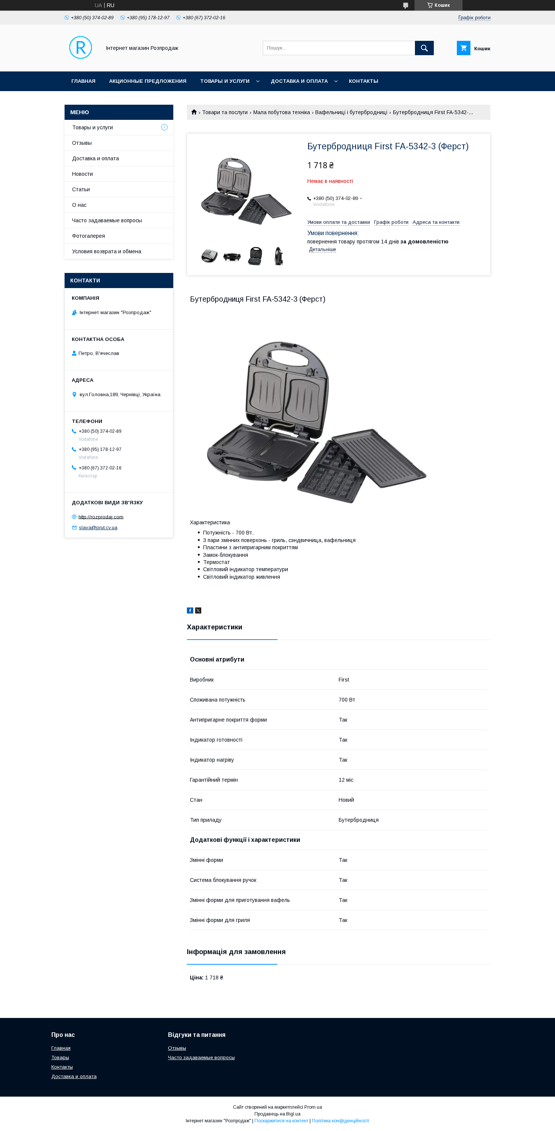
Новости (82, 174)
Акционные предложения (148, 81)
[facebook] (190, 612)
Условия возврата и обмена (106, 251)
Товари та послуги (225, 112)
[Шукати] (424, 48)
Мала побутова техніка (281, 112)
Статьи (81, 189)
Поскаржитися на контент (281, 1120)
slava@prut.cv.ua (98, 527)
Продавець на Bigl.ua (277, 1114)
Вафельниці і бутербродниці (351, 112)
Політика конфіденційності (340, 1120)
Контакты (363, 81)
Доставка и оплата (299, 81)
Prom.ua (313, 1107)
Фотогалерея (88, 236)
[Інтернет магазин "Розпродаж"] (81, 62)
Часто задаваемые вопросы (107, 220)
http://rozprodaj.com (101, 516)
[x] (198, 612)
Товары (60, 1057)
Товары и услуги (225, 81)
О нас (79, 205)
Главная (83, 81)
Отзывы (82, 143)
